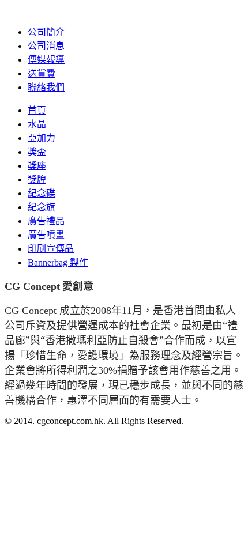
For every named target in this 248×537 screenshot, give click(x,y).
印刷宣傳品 (51, 249)
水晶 (37, 124)
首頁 (37, 110)
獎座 (37, 166)
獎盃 (37, 152)
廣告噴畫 (46, 235)
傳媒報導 (46, 60)
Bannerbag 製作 (58, 262)
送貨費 (41, 73)
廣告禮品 (46, 221)
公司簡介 (46, 32)
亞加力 (41, 138)
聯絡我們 (46, 87)
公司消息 (46, 46)
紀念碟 (41, 193)
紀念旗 (41, 207)
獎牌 (37, 179)
